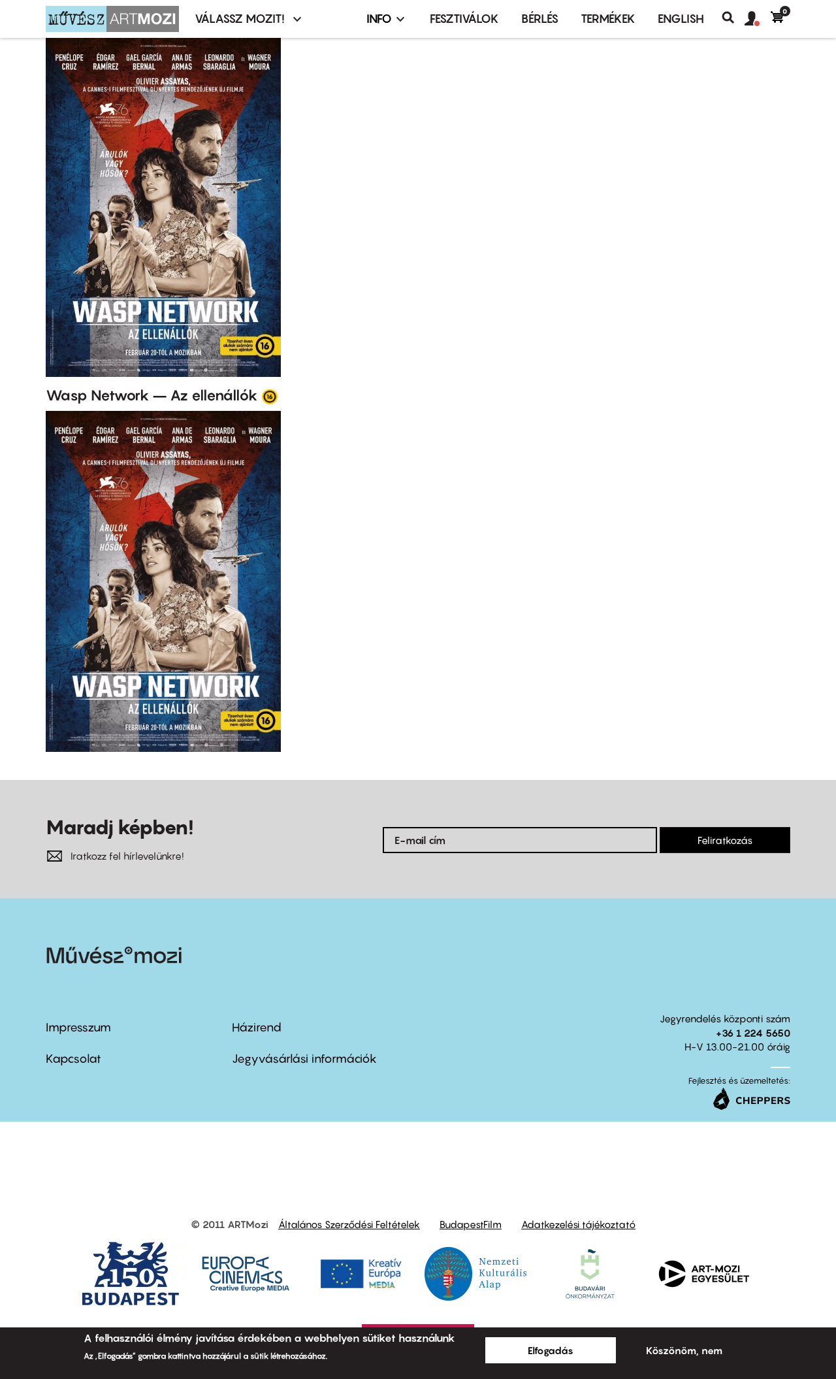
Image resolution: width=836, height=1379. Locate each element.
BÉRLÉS (539, 18)
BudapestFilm (471, 1224)
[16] (270, 396)
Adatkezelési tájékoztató (578, 1224)
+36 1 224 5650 (753, 1033)
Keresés (733, 17)
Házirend (256, 1027)
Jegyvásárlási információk (304, 1058)
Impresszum (78, 1027)
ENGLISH (681, 18)
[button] (758, 18)
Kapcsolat (73, 1058)
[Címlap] (112, 19)
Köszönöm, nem (684, 1350)
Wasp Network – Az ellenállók (152, 395)
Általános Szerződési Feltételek (349, 1224)
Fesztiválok (464, 18)
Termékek (608, 18)
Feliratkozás (725, 840)
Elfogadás (550, 1350)
